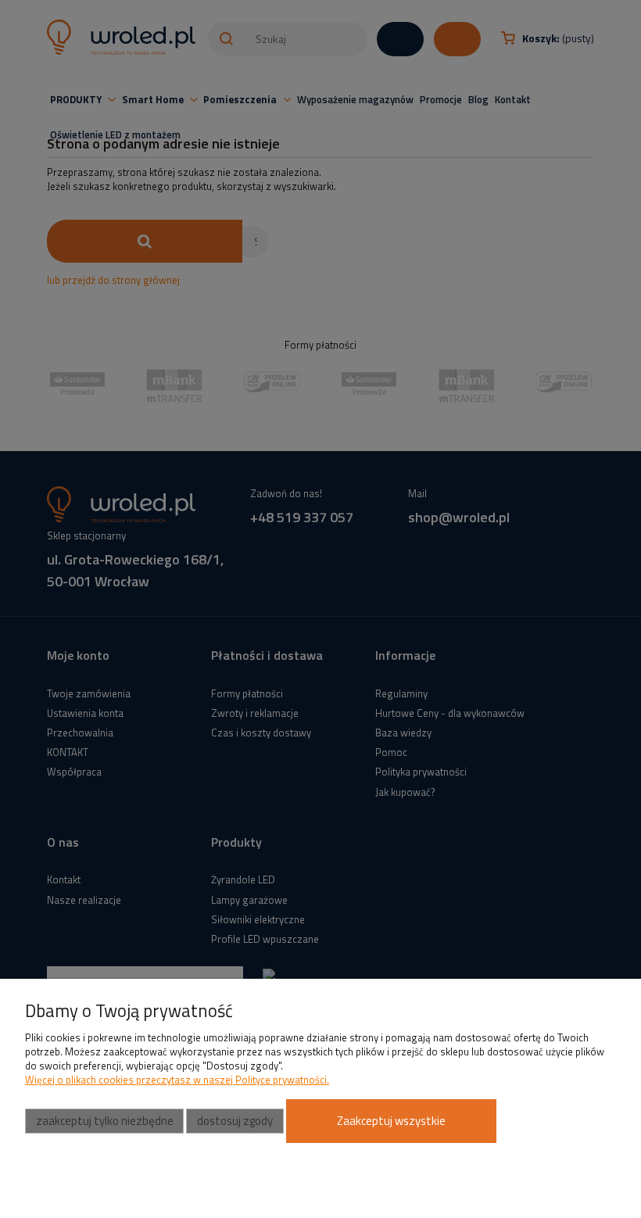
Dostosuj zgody (235, 1121)
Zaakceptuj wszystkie (391, 1121)
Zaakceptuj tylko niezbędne (105, 1121)
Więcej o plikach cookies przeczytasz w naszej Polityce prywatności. (177, 1079)
